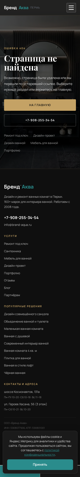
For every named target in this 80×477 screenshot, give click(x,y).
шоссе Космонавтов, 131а (22, 392)
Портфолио (12, 150)
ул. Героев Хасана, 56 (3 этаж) (25, 404)
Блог (7, 288)
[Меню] (71, 7)
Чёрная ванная (14, 373)
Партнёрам (12, 295)
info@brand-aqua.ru (18, 225)
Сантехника (12, 251)
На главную (40, 105)
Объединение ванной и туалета (26, 321)
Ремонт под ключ (16, 135)
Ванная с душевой (17, 336)
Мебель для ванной (44, 143)
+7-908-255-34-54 (40, 120)
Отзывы (9, 280)
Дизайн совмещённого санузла (26, 314)
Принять (40, 464)
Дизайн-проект (44, 135)
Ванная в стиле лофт (18, 365)
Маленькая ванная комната (23, 329)
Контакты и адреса (21, 384)
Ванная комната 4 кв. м (20, 351)
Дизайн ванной (14, 143)
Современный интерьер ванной (26, 343)
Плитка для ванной (17, 358)
